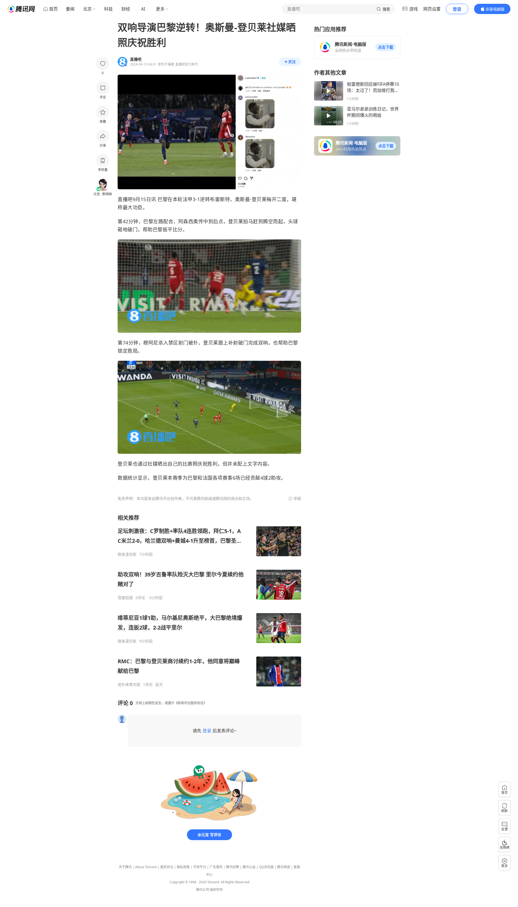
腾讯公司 (202, 889)
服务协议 (166, 867)
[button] (385, 47)
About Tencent (146, 867)
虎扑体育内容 (129, 684)
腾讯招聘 (232, 867)
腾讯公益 (249, 867)
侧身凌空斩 (127, 554)
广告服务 (216, 867)
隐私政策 (183, 867)
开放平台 (199, 867)
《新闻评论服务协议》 (190, 703)
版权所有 (216, 889)
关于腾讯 (125, 867)
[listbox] (209, 600)
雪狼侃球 (125, 598)
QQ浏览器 (266, 867)
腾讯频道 (283, 867)
